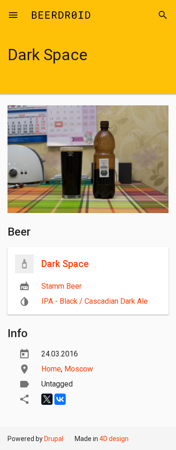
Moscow (78, 368)
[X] (47, 399)
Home (51, 368)
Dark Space (65, 263)
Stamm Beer (61, 286)
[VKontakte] (60, 399)
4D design (114, 438)
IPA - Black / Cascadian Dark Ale (94, 301)
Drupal (53, 438)
